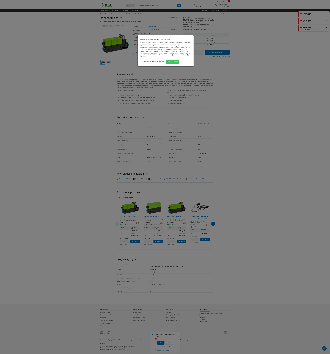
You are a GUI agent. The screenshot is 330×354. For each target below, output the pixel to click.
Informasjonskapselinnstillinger (154, 61)
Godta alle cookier (172, 61)
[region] (166, 50)
